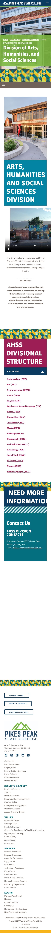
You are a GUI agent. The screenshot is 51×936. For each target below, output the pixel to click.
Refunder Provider (33, 918)
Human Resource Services (15, 880)
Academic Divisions (30, 39)
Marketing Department (14, 884)
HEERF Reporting (21, 921)
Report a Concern (12, 789)
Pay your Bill (9, 861)
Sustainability (10, 836)
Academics (15, 39)
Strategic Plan (10, 823)
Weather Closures (12, 808)
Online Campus (11, 902)
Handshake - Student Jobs (15, 908)
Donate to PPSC (11, 780)
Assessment (9, 843)
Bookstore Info (10, 874)
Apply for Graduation (13, 858)
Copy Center (10, 871)
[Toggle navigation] (47, 3)
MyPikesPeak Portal (13, 895)
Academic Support (16, 695)
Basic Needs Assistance (18, 712)
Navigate (8, 898)
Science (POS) (22, 444)
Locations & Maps (12, 764)
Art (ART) (12, 384)
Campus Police (10, 802)
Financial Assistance (18, 704)
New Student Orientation (15, 912)
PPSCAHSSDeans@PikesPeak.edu (27, 547)
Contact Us (9, 760)
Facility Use (9, 864)
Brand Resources (11, 777)
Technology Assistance (14, 867)
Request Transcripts (12, 854)
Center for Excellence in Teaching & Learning (24, 829)
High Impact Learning (13, 833)
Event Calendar (11, 774)
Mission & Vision (11, 820)
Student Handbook (12, 851)
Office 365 (8, 905)
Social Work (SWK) (16, 455)
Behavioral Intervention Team (17, 798)
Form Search (10, 887)
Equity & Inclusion (12, 826)
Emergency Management (15, 805)
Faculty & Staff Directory (15, 770)
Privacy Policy (32, 921)
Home (5, 39)
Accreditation (10, 839)
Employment (10, 767)
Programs (13, 371)
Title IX (7, 792)
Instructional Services (13, 877)
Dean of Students (11, 795)
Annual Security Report (14, 811)
